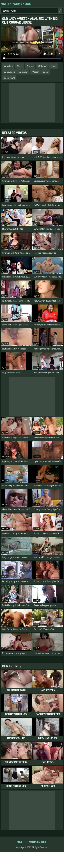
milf (21, 65)
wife (54, 65)
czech (36, 71)
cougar (24, 71)
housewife (11, 71)
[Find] (60, 10)
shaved (43, 65)
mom (31, 65)
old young (11, 77)
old (47, 71)
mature (10, 65)
